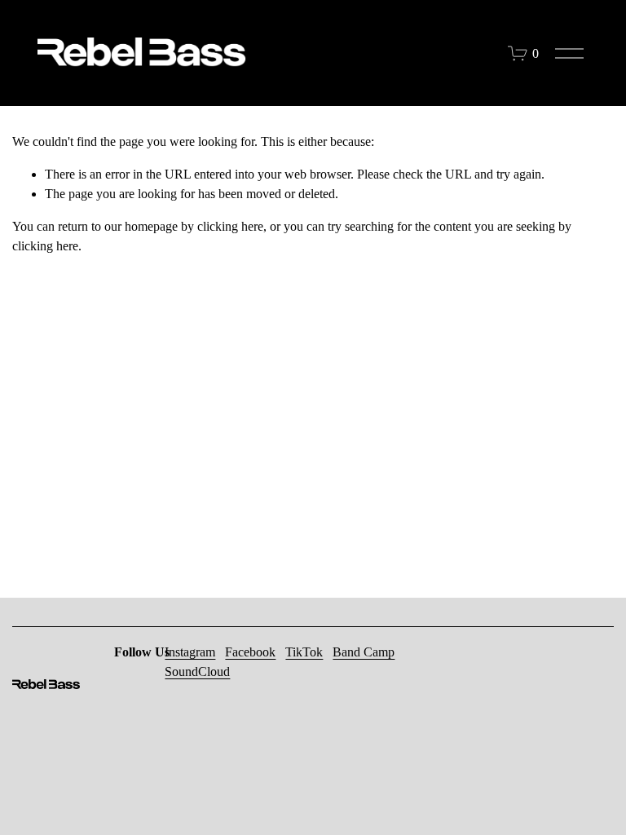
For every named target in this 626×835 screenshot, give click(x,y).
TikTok (304, 652)
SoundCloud (197, 671)
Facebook (250, 652)
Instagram (190, 652)
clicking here (230, 226)
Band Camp (364, 652)
